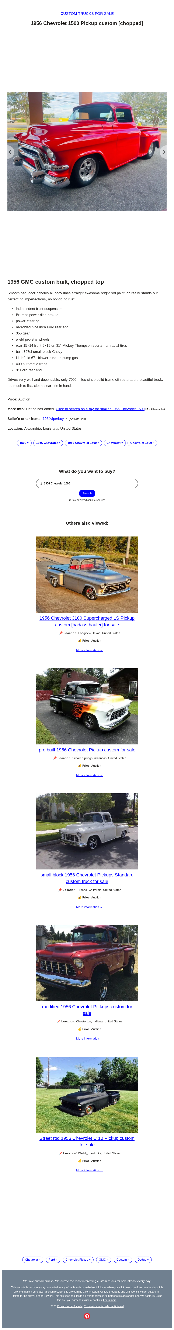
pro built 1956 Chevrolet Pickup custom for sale (87, 749)
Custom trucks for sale (87, 13)
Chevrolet (114, 442)
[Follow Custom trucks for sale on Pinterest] (87, 1318)
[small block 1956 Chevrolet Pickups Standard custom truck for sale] (87, 868)
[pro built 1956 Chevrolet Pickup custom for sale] (87, 743)
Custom (121, 1259)
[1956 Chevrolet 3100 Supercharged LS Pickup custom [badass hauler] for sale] (87, 611)
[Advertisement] (87, 59)
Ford (52, 1259)
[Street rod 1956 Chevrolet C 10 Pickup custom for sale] (87, 1131)
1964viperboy (53, 419)
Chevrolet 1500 (141, 442)
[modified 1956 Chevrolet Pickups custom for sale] (87, 1000)
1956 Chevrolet (47, 442)
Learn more (109, 1300)
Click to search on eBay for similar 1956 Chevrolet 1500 (100, 409)
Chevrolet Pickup (77, 1259)
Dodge (142, 1259)
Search (87, 493)
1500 (23, 442)
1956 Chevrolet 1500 (82, 442)
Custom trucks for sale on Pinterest (104, 1306)
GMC (102, 1259)
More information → (89, 650)
